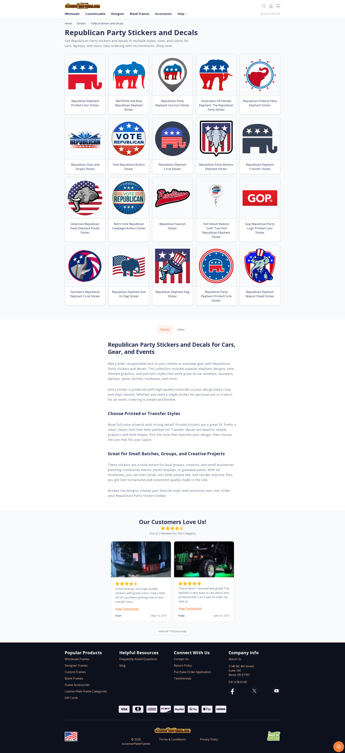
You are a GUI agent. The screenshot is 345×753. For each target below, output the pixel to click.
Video (181, 329)
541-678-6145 (272, 13)
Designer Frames (76, 665)
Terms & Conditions (172, 739)
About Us (235, 659)
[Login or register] (271, 6)
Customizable (95, 14)
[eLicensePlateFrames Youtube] (276, 691)
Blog (122, 665)
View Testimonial (126, 609)
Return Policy (183, 665)
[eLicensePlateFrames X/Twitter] (254, 691)
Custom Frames (75, 672)
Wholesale (72, 14)
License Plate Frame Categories (86, 691)
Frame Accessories (77, 685)
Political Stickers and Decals (107, 23)
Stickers (81, 23)
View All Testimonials (172, 631)
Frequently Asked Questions (138, 659)
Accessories (163, 14)
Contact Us (181, 659)
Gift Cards (71, 698)
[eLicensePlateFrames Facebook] (232, 691)
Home (68, 23)
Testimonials (182, 678)
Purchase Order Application (192, 672)
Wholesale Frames (77, 659)
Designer (117, 14)
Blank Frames (139, 14)
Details (165, 329)
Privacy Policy (209, 739)
